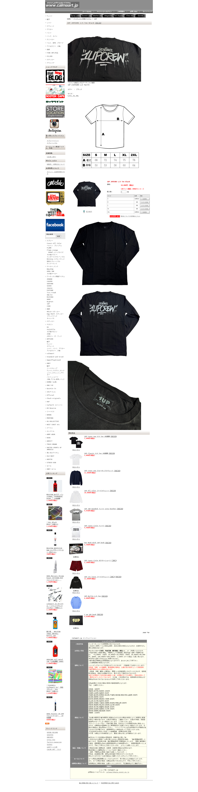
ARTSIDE (50, 339)
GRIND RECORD (52, 732)
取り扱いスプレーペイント (55, 136)
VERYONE (50, 284)
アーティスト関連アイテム (56, 276)
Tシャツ (49, 16)
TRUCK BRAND (52, 444)
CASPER (49, 281)
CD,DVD (49, 56)
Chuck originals (54, 398)
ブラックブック (52, 316)
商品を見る (76, 450)
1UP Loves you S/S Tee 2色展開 (97, 436)
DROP (49, 299)
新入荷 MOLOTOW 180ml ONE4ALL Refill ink (53, 633)
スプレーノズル (52, 143)
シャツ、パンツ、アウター (56, 348)
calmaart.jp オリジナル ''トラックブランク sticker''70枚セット (55, 606)
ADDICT (49, 441)
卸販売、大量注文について (56, 164)
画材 (48, 49)
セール (49, 466)
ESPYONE (50, 290)
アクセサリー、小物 (53, 350)
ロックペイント (52, 263)
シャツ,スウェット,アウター (55, 374)
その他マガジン (52, 331)
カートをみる (86, 11)
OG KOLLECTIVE (53, 421)
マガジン (50, 324)
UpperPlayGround (54, 360)
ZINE (49, 334)
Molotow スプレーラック (56, 259)
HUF (48, 402)
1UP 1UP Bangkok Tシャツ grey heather (100, 509)
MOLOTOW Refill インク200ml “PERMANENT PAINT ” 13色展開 (55, 496)
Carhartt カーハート (55, 405)
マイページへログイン (104, 11)
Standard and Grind (55, 357)
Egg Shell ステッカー (55, 314)
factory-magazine (54, 742)
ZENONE (49, 279)
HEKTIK (49, 459)
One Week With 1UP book (94, 543)
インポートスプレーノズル (56, 257)
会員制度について (52, 168)
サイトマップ (147, 11)
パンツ (49, 33)
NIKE (49, 438)
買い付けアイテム (53, 453)
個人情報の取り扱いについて (88, 783)
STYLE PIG (51, 740)
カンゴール (50, 431)
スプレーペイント (53, 140)
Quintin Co (51, 388)
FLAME (49, 248)
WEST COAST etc (53, 424)
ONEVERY (50, 737)
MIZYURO (50, 297)
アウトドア (50, 63)
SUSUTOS (50, 735)
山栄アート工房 (52, 747)
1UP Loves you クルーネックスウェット (99, 471)
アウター (50, 29)
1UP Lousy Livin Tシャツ (94, 526)
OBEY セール (51, 469)
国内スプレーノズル (53, 261)
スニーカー (50, 39)
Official (50, 395)
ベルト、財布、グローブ (55, 43)
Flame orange (52, 250)
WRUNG (49, 415)
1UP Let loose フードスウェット (97, 577)
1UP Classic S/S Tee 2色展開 (96, 453)
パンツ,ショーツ (52, 377)
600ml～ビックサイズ (55, 252)
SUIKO (49, 286)
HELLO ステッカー (53, 311)
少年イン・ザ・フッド (54, 336)
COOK (49, 306)
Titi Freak (51, 292)
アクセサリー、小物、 (54, 46)
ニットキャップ (52, 368)
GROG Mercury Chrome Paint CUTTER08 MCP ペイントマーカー (55, 578)
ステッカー (50, 59)
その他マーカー (52, 273)
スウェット (50, 26)
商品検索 (50, 234)
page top (146, 632)
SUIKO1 (49, 744)
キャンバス (50, 318)
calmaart (50, 353)
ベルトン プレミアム (54, 245)
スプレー (50, 240)
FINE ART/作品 (52, 53)
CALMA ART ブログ (54, 749)
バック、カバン (52, 36)
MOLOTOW (50, 269)
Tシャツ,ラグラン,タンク (56, 370)
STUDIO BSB (51, 462)
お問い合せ (133, 11)
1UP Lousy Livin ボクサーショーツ (98, 560)
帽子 (48, 19)
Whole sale (51, 160)
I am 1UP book (90, 614)
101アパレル (51, 392)
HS (48, 327)
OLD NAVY (50, 456)
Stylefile (51, 329)
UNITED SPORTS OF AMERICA (54, 448)
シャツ (49, 23)
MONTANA (50, 418)
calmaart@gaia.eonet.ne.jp (117, 772)
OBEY (49, 363)
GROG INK (50, 271)
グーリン (50, 428)
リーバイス (50, 411)
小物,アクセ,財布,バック (56, 379)
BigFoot (50, 301)
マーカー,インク (52, 266)
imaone (49, 288)
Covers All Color (54, 243)
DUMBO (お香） (52, 382)
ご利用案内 (121, 11)
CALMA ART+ (51, 157)
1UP (48, 304)
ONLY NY (50, 385)
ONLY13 (49, 295)
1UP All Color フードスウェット (97, 491)
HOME (69, 19)
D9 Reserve (51, 408)
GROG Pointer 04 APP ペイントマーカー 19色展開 (55, 716)
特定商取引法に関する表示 (110, 783)
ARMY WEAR (51, 434)
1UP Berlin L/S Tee (93, 596)
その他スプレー (52, 254)
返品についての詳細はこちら (130, 216)
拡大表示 (89, 211)
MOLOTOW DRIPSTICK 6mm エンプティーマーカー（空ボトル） (55, 550)
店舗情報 (49, 153)
